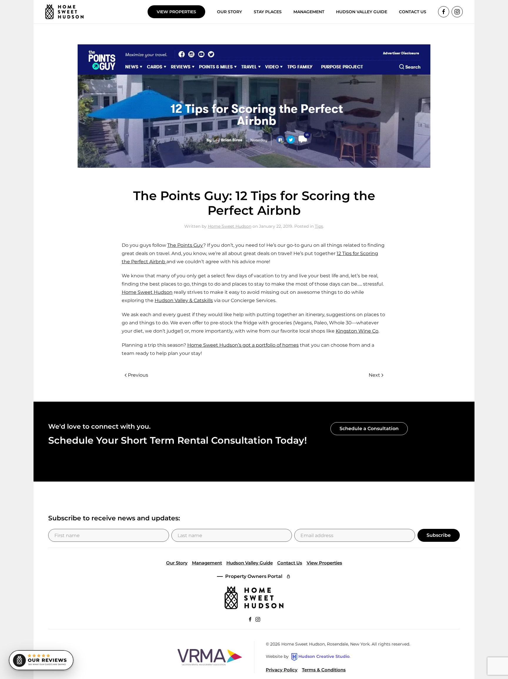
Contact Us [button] (412, 11)
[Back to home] (64, 12)
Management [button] (308, 11)
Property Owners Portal (254, 576)
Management (207, 563)
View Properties (176, 11)
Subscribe (439, 535)
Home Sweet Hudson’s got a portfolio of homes (243, 345)
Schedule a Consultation (369, 428)
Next (374, 375)
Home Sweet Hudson (229, 226)
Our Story (229, 11)
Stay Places (268, 11)
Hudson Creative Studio (324, 656)
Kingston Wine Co (357, 331)
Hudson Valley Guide (361, 11)
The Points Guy (185, 245)
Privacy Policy (282, 670)
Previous (138, 375)
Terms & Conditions (324, 670)
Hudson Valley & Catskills (184, 300)
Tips (319, 226)
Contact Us (289, 563)
